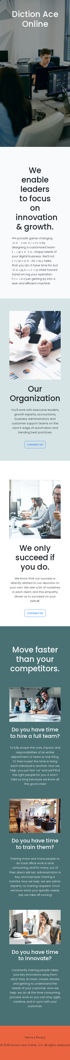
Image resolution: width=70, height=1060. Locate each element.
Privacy (41, 1037)
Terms (28, 1037)
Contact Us (35, 444)
